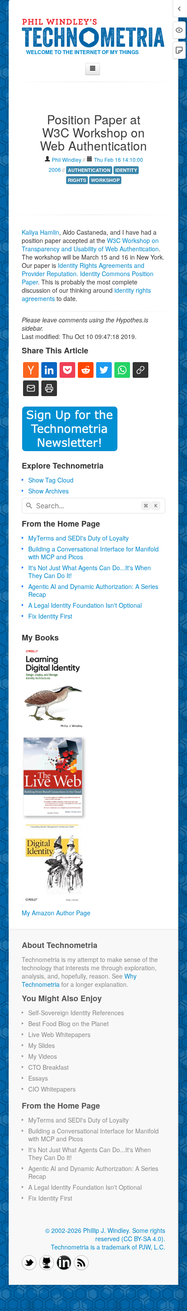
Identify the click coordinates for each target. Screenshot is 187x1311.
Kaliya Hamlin (40, 232)
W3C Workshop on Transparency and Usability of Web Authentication (90, 244)
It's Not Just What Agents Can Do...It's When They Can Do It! (89, 571)
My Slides (41, 1045)
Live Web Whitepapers (59, 1034)
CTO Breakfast (48, 1067)
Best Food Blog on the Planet (68, 1023)
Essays (38, 1078)
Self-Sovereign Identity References (76, 1012)
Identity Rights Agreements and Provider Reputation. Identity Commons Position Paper (88, 273)
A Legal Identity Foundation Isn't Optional (85, 605)
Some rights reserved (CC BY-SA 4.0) (130, 1234)
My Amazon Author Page (56, 912)
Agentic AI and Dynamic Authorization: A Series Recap (93, 590)
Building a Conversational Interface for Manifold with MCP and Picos (93, 552)
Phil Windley (66, 159)
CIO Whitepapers (52, 1089)
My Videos (42, 1056)
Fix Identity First (50, 616)
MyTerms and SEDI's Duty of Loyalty (78, 538)
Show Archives (48, 490)
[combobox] (93, 505)
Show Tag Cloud (50, 480)
